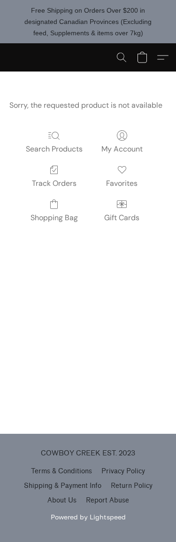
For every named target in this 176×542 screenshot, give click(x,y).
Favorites (122, 183)
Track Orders (54, 183)
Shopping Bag (54, 218)
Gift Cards (121, 218)
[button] (121, 57)
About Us (62, 500)
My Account (122, 149)
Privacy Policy (123, 471)
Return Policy (132, 486)
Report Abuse (107, 500)
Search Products (54, 149)
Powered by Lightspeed (88, 517)
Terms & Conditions (61, 471)
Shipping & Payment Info (62, 486)
